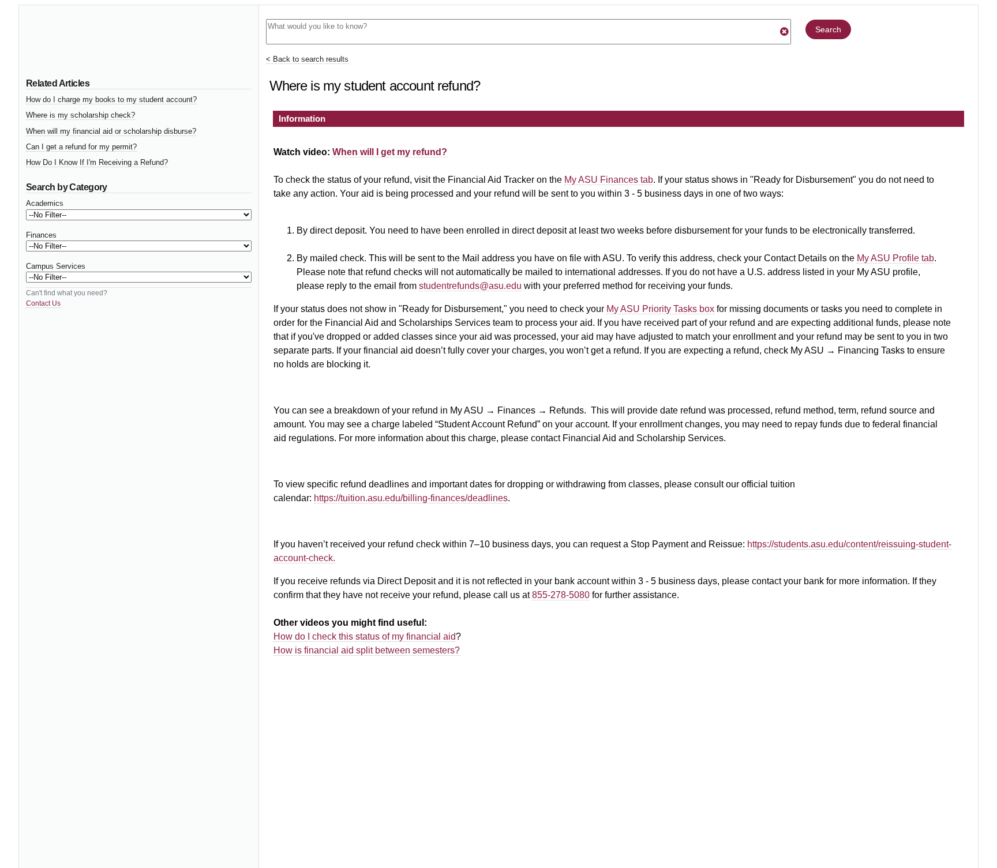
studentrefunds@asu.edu (470, 286)
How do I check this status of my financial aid (364, 636)
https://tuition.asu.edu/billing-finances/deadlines (411, 498)
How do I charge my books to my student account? (111, 99)
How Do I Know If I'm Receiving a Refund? (97, 162)
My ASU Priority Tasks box (660, 309)
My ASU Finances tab (608, 180)
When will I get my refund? (389, 152)
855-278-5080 (561, 595)
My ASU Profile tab (895, 258)
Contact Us (43, 303)
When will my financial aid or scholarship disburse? (111, 131)
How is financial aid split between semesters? (366, 650)
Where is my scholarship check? (80, 115)
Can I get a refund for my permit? (81, 146)
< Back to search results (307, 59)
